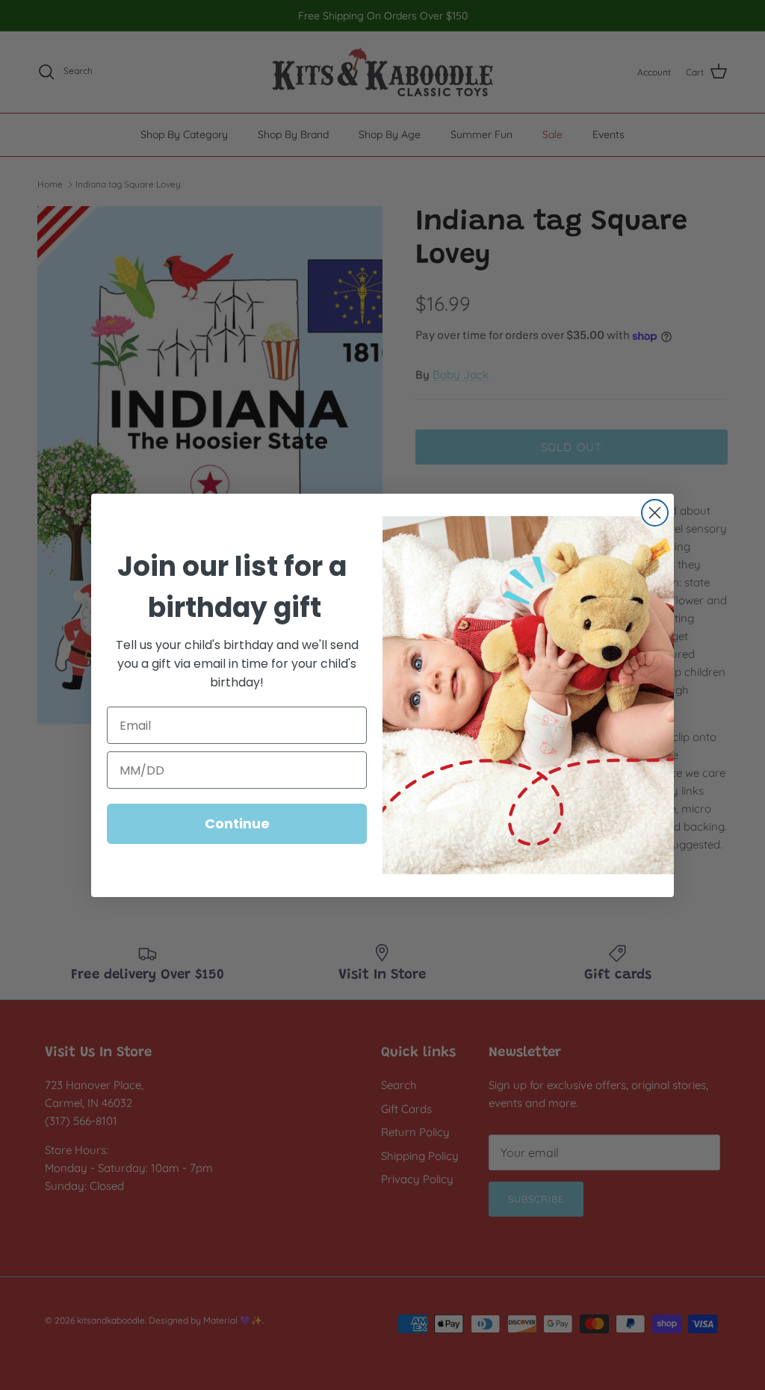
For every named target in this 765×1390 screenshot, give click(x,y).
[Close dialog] (655, 513)
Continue (237, 823)
